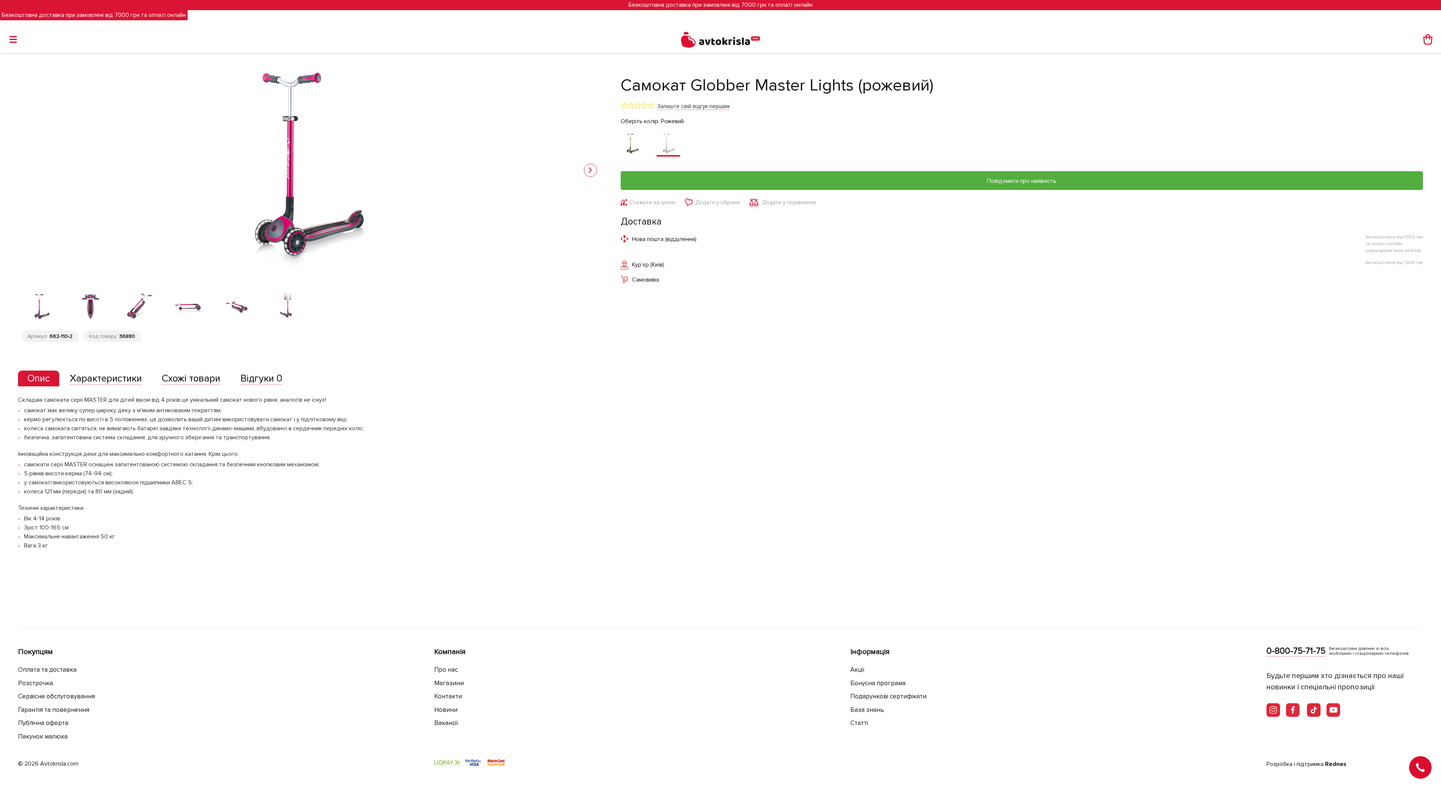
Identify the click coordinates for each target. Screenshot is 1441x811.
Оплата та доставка (47, 670)
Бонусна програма (878, 683)
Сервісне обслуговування (56, 696)
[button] (590, 170)
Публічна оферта (43, 723)
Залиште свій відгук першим (693, 106)
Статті (859, 723)
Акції (857, 670)
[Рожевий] (668, 144)
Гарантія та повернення (53, 710)
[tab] (38, 379)
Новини (445, 710)
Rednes (1335, 764)
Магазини (449, 683)
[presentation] (38, 378)
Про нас (446, 670)
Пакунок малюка (43, 736)
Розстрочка (35, 683)
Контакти (448, 696)
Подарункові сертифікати (888, 696)
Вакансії (446, 723)
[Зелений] (632, 144)
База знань (867, 710)
